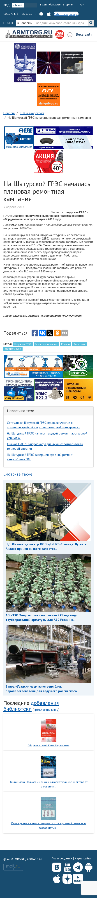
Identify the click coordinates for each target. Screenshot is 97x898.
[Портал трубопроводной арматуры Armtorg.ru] (29, 34)
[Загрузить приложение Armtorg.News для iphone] (57, 877)
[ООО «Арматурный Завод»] (25, 62)
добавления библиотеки (31, 705)
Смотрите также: (18, 474)
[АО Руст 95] (78, 366)
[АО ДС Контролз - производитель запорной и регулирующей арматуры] (48, 63)
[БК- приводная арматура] (48, 94)
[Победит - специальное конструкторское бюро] (72, 63)
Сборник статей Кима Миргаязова (48, 745)
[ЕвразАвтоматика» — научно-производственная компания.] (48, 390)
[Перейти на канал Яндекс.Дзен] (67, 878)
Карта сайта (83, 858)
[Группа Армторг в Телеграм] (78, 866)
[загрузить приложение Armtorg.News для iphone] (48, 13)
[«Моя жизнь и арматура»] (48, 767)
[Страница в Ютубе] (67, 866)
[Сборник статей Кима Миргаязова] (49, 730)
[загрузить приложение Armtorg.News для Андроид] (41, 13)
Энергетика (79, 344)
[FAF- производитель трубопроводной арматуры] (19, 138)
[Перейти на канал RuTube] (78, 878)
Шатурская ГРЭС (22, 344)
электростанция (13, 348)
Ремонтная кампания (46, 344)
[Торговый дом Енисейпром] (33, 366)
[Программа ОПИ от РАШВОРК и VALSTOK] (48, 161)
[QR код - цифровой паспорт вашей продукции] (78, 390)
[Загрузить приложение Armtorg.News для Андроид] (88, 866)
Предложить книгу (46, 710)
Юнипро (65, 344)
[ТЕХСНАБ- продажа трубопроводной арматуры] (63, 138)
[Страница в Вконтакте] (57, 866)
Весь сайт (84, 34)
